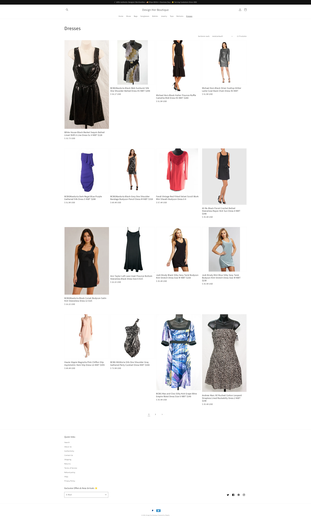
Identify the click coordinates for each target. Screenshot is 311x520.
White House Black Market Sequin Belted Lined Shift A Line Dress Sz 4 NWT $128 (84, 133)
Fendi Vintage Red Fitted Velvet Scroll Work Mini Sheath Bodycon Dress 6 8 (177, 198)
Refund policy (69, 472)
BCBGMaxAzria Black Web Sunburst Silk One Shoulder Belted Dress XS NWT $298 (130, 89)
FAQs (66, 477)
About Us (68, 447)
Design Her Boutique (152, 515)
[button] (67, 9)
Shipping (67, 459)
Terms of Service (70, 468)
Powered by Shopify (164, 515)
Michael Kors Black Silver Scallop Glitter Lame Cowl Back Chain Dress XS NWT (221, 89)
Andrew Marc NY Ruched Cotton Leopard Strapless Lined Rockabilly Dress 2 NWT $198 (222, 398)
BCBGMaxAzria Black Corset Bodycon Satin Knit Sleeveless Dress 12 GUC (85, 299)
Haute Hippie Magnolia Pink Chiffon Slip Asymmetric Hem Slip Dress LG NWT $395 (84, 363)
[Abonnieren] (105, 494)
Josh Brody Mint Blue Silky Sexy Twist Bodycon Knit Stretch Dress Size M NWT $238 (221, 278)
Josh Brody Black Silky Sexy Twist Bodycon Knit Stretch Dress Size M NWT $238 (177, 276)
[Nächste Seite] (162, 414)
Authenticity (69, 451)
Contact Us (68, 455)
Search (67, 442)
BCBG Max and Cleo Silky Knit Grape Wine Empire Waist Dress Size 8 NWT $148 (176, 395)
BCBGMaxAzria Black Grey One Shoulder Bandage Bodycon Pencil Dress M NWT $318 (131, 198)
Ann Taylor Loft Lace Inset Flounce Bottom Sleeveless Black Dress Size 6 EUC (131, 277)
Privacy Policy (69, 481)
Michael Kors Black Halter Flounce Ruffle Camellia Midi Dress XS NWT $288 (176, 96)
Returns (67, 464)
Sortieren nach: (204, 36)
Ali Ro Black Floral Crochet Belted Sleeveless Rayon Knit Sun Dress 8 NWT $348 (221, 211)
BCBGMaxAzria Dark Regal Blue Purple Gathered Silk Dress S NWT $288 (83, 198)
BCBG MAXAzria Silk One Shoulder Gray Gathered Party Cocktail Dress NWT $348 (130, 363)
